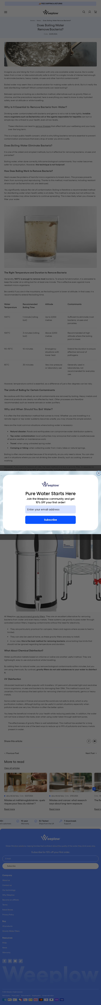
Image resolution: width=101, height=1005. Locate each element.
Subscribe (50, 520)
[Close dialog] (98, 473)
